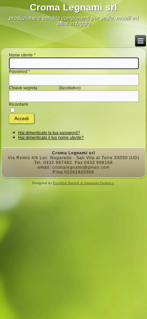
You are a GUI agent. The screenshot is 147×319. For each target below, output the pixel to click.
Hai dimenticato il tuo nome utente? (51, 137)
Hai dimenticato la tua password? (49, 132)
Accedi (21, 118)
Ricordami (18, 104)
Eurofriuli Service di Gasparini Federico (83, 183)
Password (19, 71)
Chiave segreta (23, 88)
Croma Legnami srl (73, 7)
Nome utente (22, 55)
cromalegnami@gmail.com (81, 167)
